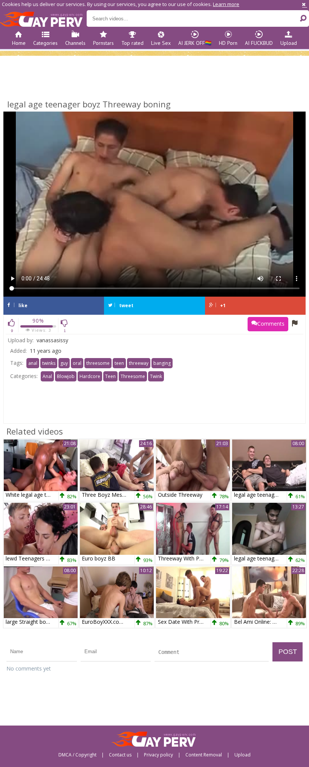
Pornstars (103, 43)
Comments (271, 323)
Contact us (120, 755)
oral (77, 363)
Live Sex (161, 43)
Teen (110, 376)
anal (32, 363)
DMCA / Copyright (77, 755)
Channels (75, 43)
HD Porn (228, 43)
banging (162, 363)
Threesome (133, 376)
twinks (48, 363)
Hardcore (90, 376)
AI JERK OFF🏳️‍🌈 (194, 43)
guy (64, 363)
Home (19, 43)
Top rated (132, 43)
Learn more (226, 4)
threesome (98, 363)
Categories (45, 43)
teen (119, 363)
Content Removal (203, 755)
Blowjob (66, 376)
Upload (288, 43)
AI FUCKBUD (259, 43)
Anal (47, 376)
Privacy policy (158, 755)
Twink (156, 376)
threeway (138, 363)
